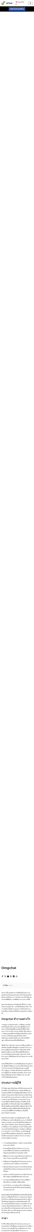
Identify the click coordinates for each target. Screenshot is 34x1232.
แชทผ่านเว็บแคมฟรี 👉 (17, 9)
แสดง (10, 985)
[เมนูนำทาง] (30, 3)
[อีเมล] (8, 976)
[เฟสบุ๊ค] (2, 976)
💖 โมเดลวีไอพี (20, 3)
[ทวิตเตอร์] (5, 976)
